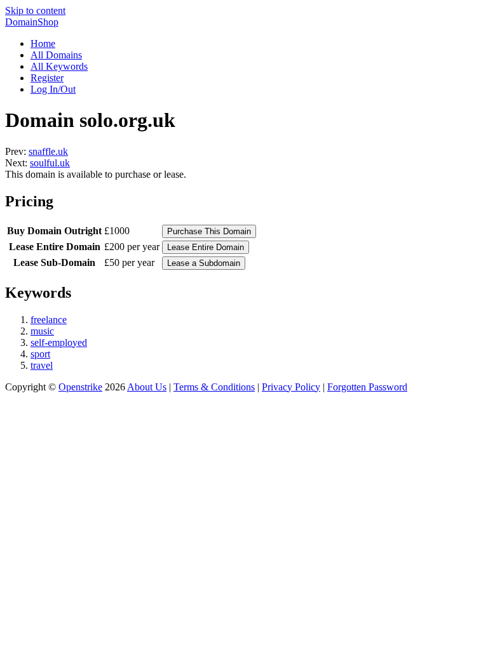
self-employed (58, 342)
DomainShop (31, 22)
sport (40, 353)
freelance (48, 319)
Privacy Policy (291, 386)
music (42, 331)
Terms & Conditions (214, 386)
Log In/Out (53, 89)
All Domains (56, 55)
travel (41, 365)
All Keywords (59, 66)
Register (47, 77)
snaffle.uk (48, 151)
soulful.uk (50, 162)
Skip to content (35, 10)
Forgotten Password (367, 386)
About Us (146, 386)
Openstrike (80, 386)
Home (42, 43)
